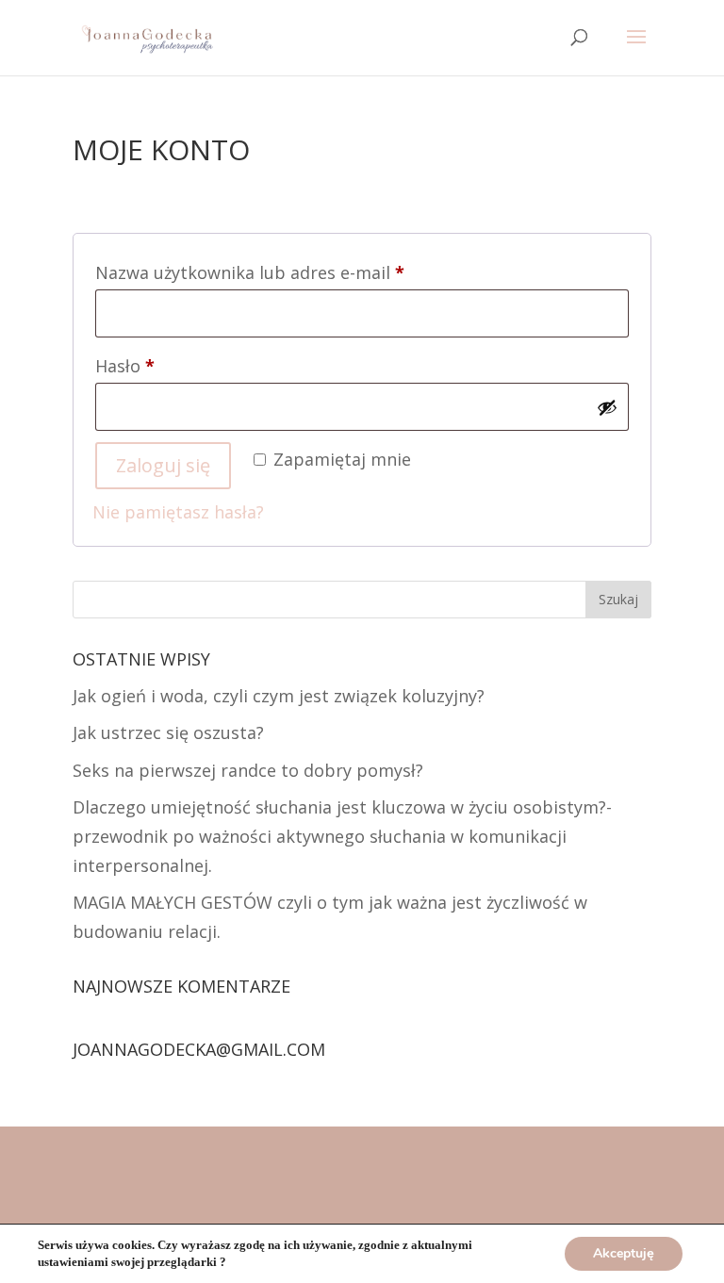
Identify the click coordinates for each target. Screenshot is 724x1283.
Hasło (169, 365)
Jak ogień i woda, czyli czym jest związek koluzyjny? (279, 695)
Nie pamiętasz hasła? (178, 512)
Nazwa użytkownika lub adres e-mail (294, 272)
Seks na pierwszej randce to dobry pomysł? (248, 770)
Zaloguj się (163, 465)
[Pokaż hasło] (607, 407)
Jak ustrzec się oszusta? (168, 732)
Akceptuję (623, 1253)
